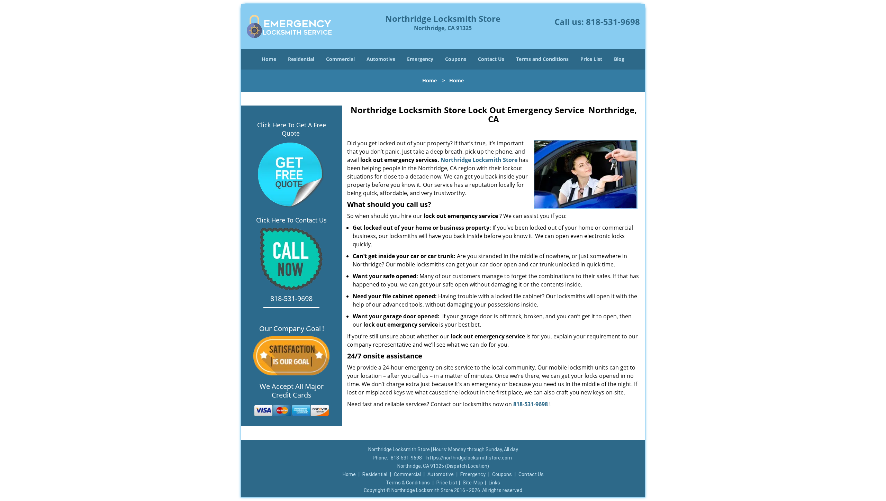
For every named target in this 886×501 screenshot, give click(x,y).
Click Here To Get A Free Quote (291, 129)
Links (494, 482)
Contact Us (491, 59)
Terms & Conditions (408, 482)
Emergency (420, 59)
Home (269, 59)
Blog (619, 59)
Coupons (455, 59)
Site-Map (473, 482)
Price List (591, 59)
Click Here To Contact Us (291, 220)
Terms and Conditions (542, 59)
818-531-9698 (613, 21)
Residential (301, 59)
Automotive (381, 59)
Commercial (340, 59)
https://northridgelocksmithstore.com (469, 458)
